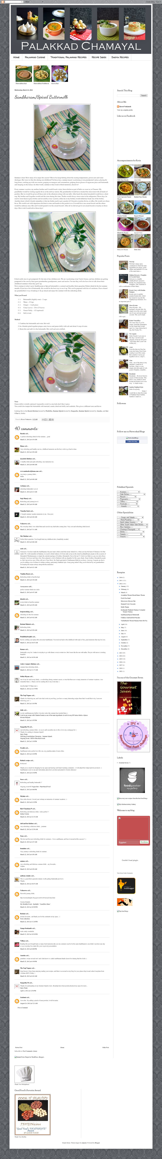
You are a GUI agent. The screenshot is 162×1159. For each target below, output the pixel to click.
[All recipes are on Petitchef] (124, 905)
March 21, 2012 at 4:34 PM (28, 773)
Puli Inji (131, 262)
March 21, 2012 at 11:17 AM (29, 670)
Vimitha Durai (25, 574)
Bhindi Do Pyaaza (122, 233)
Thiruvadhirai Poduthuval (41, 83)
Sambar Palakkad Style (136, 387)
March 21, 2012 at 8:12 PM (28, 802)
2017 (121, 665)
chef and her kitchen (27, 823)
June (122, 630)
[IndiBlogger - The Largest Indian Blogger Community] (126, 893)
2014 (121, 656)
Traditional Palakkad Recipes (68, 57)
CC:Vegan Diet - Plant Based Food (39, 787)
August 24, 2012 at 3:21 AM (29, 1003)
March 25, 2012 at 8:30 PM (28, 961)
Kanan (22, 649)
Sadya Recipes (120, 57)
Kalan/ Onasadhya (134, 320)
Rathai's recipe (25, 760)
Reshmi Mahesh (25, 624)
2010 (121, 577)
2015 (121, 659)
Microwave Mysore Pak (128, 601)
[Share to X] (48, 419)
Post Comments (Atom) (30, 1051)
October (123, 643)
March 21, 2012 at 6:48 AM (28, 517)
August (123, 637)
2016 (121, 662)
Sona (22, 836)
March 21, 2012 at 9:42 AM (28, 617)
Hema (22, 446)
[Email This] (43, 419)
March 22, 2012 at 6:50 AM (28, 869)
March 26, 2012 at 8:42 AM (28, 976)
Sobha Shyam (24, 676)
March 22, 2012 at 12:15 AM (29, 817)
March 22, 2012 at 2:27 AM (28, 842)
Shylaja (22, 796)
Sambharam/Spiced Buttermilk (130, 615)
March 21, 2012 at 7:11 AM (28, 529)
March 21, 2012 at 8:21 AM (28, 567)
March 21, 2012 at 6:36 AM (28, 504)
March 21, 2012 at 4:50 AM (28, 452)
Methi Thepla (125, 607)
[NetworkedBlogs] (132, 438)
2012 (121, 584)
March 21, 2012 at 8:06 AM (28, 542)
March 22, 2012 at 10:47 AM (29, 884)
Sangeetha (74, 411)
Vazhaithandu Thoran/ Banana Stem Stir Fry (134, 621)
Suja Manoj (24, 498)
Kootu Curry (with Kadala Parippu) (137, 291)
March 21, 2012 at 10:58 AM (29, 657)
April (123, 624)
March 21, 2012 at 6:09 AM (28, 479)
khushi (22, 599)
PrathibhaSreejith (26, 637)
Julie (21, 710)
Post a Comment (23, 1008)
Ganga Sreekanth (26, 928)
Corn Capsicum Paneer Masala (124, 198)
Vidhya (22, 941)
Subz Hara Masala (122, 180)
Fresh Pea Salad (125, 598)
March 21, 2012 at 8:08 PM (28, 789)
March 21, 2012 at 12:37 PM (29, 689)
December (124, 649)
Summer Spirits (84, 411)
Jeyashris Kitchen (26, 459)
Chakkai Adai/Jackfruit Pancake (130, 618)
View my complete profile (125, 110)
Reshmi (22, 914)
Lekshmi (23, 997)
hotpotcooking (25, 612)
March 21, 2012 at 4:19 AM (28, 439)
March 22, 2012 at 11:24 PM (29, 922)
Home (16, 57)
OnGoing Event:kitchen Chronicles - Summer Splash (36, 736)
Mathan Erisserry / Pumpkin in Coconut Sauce (137, 276)
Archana (23, 486)
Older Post (105, 1047)
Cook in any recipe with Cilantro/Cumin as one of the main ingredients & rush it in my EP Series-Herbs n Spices (54, 715)
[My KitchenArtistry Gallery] (126, 804)
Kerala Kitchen (33, 411)
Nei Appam (132, 334)
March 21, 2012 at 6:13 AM (28, 492)
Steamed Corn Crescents (128, 604)
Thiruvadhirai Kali (21, 83)
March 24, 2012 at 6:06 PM (28, 949)
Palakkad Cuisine (35, 57)
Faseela (22, 433)
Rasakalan (132, 374)
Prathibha (49, 411)
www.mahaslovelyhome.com (29, 471)
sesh (21, 549)
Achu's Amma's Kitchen (28, 664)
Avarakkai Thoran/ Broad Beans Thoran (133, 595)
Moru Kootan (133, 305)
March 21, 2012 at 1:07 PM (28, 720)
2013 (121, 653)
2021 (121, 671)
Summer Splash (58, 411)
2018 (121, 668)
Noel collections (25, 919)
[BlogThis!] (45, 419)
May (122, 627)
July (122, 633)
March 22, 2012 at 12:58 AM (29, 829)
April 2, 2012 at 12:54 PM (28, 991)
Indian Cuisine (24, 814)
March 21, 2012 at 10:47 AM (29, 643)
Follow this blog (132, 441)
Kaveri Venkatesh (125, 107)
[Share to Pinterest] (52, 419)
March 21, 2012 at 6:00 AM (28, 464)
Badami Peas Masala (140, 197)
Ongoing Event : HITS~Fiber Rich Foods (32, 738)
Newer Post (18, 1047)
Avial (131, 347)
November (124, 646)
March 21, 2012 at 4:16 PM (28, 754)
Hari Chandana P (26, 809)
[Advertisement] (62, 1027)
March (123, 592)
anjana (22, 861)
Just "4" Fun (29, 686)
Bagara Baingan (139, 216)
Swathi (22, 748)
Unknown (23, 524)
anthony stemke (25, 876)
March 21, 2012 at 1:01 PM (28, 703)
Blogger (97, 1143)
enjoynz (84, 1143)
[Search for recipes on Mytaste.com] (122, 911)
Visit (125, 873)
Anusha (99, 411)
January (123, 586)
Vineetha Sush (25, 511)
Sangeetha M (24, 727)
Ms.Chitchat (24, 536)
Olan (130, 360)
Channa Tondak (122, 216)
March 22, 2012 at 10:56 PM (29, 907)
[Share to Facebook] (50, 419)
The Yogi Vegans (25, 695)
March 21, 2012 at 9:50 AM (28, 630)
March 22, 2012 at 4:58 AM (28, 854)
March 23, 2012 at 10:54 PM (29, 934)
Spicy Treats (24, 734)
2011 (121, 580)
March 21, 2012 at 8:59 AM (28, 605)
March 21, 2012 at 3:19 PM (28, 741)
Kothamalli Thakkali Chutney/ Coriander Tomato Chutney (133, 611)
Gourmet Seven (123, 763)
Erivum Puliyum (25, 717)
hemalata (23, 848)
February (124, 589)
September (124, 640)
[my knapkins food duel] (132, 798)
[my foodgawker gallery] (132, 792)
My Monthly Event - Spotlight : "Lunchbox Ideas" (35, 904)
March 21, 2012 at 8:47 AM (28, 592)
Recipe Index (99, 57)
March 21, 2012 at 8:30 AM (28, 580)
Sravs (22, 779)
